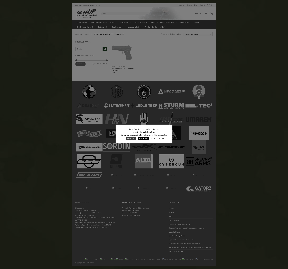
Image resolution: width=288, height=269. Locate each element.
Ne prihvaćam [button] (143, 138)
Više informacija (157, 138)
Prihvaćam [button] (130, 138)
